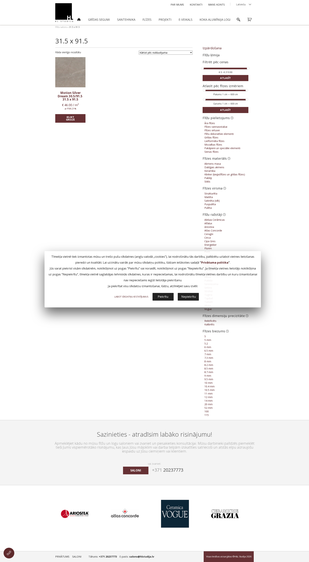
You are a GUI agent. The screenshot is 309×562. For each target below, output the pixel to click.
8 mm (207, 361)
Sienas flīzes (211, 151)
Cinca (207, 237)
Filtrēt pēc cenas (215, 62)
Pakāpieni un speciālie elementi (222, 148)
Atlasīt (225, 78)
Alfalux (208, 223)
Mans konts (216, 4)
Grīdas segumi (99, 20)
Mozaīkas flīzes (213, 144)
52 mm (208, 407)
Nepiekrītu (188, 297)
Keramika (209, 171)
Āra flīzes (209, 123)
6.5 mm (208, 350)
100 (206, 411)
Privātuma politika (214, 262)
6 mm (207, 347)
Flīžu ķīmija (211, 55)
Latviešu (241, 4)
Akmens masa (212, 163)
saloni (135, 470)
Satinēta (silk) (212, 200)
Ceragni (208, 234)
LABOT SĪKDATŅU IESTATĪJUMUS (131, 296)
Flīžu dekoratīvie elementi (219, 134)
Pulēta (208, 207)
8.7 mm (208, 372)
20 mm (208, 404)
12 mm (208, 397)
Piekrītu (163, 297)
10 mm (208, 382)
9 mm (207, 375)
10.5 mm (209, 390)
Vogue (208, 309)
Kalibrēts (209, 324)
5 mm (207, 340)
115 (206, 415)
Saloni (76, 556)
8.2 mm (208, 365)
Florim (208, 248)
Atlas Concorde (213, 230)
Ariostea (209, 227)
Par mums (177, 4)
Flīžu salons (61, 27)
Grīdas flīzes (211, 137)
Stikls (207, 181)
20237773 (167, 470)
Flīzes (147, 20)
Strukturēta (210, 193)
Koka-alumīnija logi (215, 20)
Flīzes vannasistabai (215, 126)
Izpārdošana (212, 48)
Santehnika (126, 20)
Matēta (208, 197)
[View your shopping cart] (251, 19)
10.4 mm (209, 386)
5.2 (206, 343)
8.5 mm (208, 368)
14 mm (208, 400)
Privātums (62, 556)
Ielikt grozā (70, 118)
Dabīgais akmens (214, 167)
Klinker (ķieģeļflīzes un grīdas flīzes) (224, 174)
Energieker (210, 244)
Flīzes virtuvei (212, 130)
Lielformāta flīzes (214, 141)
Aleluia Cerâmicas (214, 219)
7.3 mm (208, 357)
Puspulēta (210, 204)
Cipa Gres (209, 241)
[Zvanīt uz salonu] (9, 553)
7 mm (207, 354)
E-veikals (185, 20)
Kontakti (196, 4)
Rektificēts (210, 321)
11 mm (208, 393)
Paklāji (208, 178)
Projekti (165, 20)
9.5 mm (208, 379)
